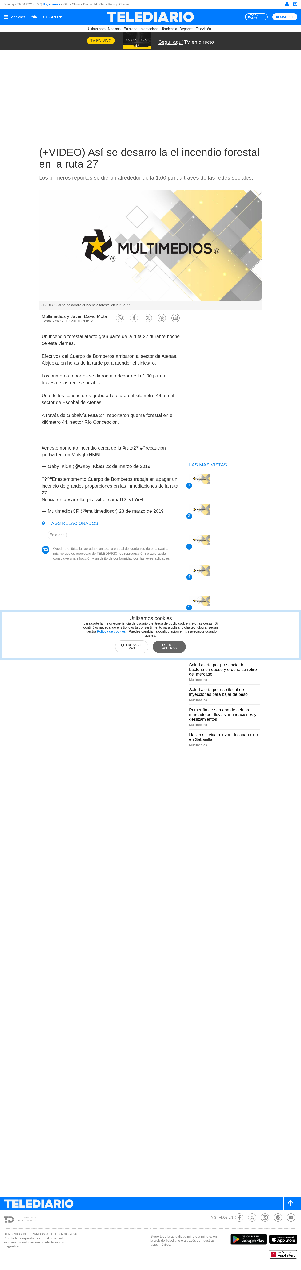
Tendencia (169, 29)
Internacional (149, 29)
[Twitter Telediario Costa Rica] (252, 1217)
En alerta (130, 29)
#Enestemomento (67, 479)
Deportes (186, 29)
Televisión (203, 29)
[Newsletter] (295, 5)
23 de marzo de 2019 (141, 511)
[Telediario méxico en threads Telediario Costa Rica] (278, 1217)
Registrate (285, 17)
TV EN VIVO (254, 17)
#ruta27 (131, 447)
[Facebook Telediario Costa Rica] (239, 1217)
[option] (150, 249)
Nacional (114, 29)
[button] (120, 318)
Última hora (97, 29)
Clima (76, 4)
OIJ (65, 4)
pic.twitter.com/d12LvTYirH (115, 499)
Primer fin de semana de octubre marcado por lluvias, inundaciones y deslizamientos (222, 715)
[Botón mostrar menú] (15, 17)
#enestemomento (60, 447)
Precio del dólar (93, 4)
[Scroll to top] (290, 1203)
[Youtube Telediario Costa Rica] (291, 1217)
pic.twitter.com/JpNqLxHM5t (71, 454)
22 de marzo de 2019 (128, 466)
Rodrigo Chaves (119, 4)
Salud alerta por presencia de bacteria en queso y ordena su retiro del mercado (223, 669)
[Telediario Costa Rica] (150, 17)
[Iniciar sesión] (287, 4)
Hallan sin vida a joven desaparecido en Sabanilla (223, 737)
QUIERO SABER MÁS (132, 646)
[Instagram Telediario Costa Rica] (265, 1217)
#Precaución (153, 447)
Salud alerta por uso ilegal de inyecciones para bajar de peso (218, 692)
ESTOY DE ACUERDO (169, 646)
